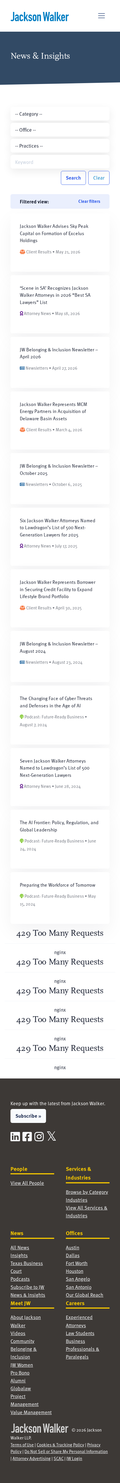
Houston (74, 1270)
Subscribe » (28, 1115)
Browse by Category (87, 1191)
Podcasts (20, 1278)
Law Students (80, 1333)
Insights (19, 1255)
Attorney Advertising (32, 1458)
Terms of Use (22, 1445)
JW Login (74, 1458)
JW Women (21, 1364)
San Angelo (78, 1278)
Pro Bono (19, 1372)
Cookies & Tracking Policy (60, 1445)
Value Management (31, 1412)
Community (22, 1340)
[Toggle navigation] (101, 16)
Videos (17, 1333)
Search (73, 177)
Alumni (18, 1380)
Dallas (73, 1255)
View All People (27, 1182)
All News (19, 1247)
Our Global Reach (84, 1294)
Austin (72, 1247)
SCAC (58, 1458)
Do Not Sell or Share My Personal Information (66, 1451)
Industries (76, 1199)
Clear (99, 177)
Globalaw (20, 1388)
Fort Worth (77, 1263)
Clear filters (89, 201)
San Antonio (78, 1286)
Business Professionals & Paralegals (82, 1348)
